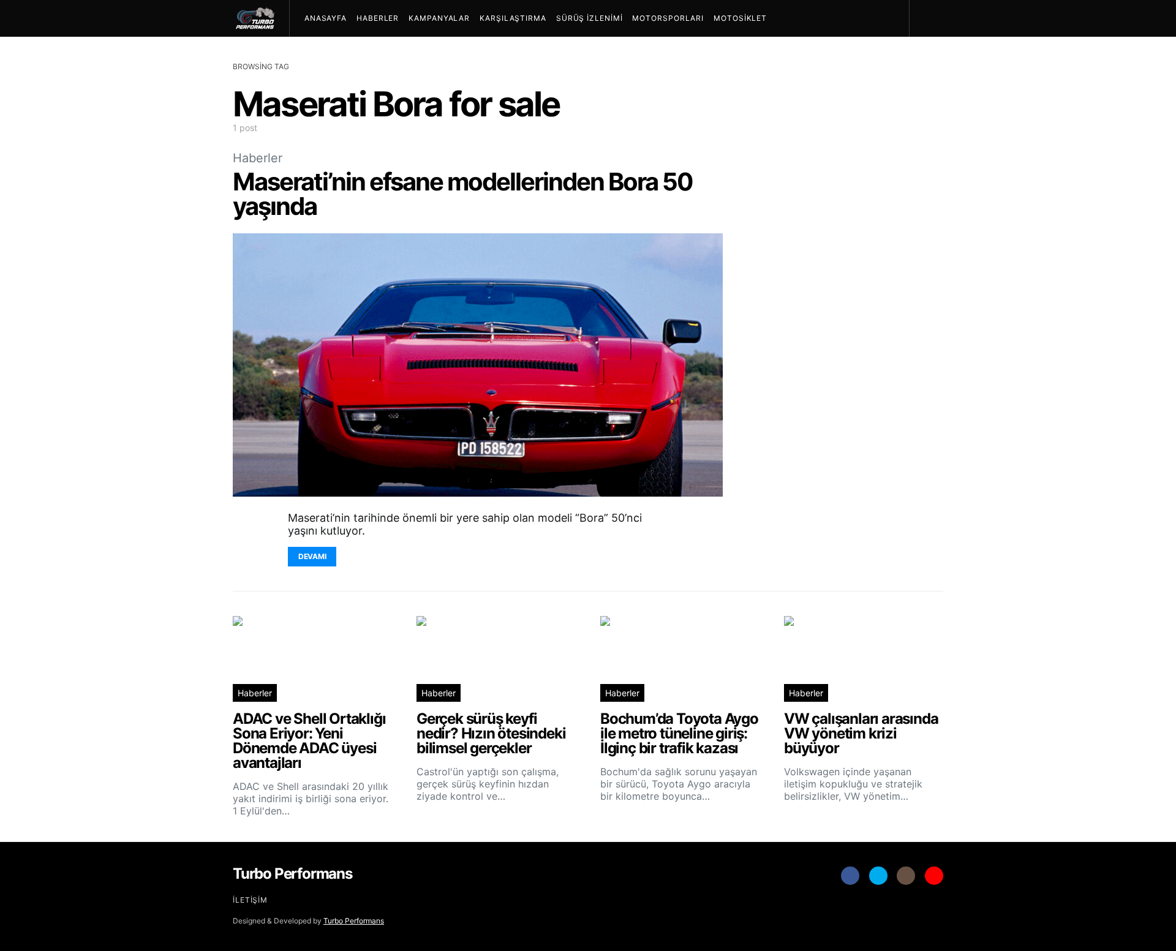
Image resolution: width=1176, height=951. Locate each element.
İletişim (250, 899)
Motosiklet (740, 18)
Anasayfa (325, 18)
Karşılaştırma (513, 18)
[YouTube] (934, 875)
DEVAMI (312, 556)
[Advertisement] (851, 382)
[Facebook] (850, 875)
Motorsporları (668, 18)
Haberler (377, 18)
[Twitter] (878, 875)
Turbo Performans (353, 920)
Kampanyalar (439, 18)
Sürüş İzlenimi (589, 18)
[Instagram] (906, 875)
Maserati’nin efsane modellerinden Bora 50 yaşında (463, 194)
